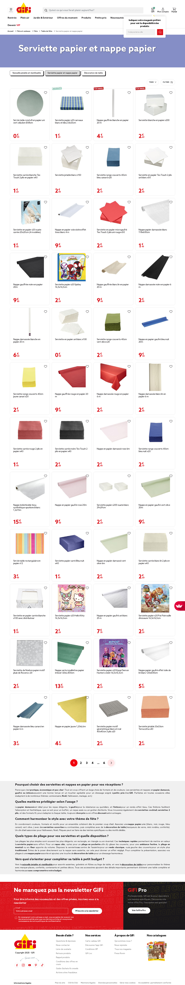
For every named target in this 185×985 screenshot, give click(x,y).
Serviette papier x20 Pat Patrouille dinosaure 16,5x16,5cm (155, 616)
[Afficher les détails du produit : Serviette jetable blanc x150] (71, 158)
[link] (86, 22)
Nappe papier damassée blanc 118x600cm (153, 231)
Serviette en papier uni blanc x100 (71, 339)
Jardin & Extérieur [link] (43, 18)
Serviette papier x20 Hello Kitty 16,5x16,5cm (70, 616)
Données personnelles (107, 983)
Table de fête (46, 31)
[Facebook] (17, 965)
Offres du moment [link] (67, 18)
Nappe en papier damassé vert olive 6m (111, 562)
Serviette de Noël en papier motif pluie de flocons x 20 (29, 671)
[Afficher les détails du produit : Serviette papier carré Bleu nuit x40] (71, 543)
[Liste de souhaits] (45, 93)
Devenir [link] (14, 25)
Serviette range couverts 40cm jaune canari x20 (28, 395)
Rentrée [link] (12, 18)
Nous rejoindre (121, 945)
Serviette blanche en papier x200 (154, 120)
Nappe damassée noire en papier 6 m (155, 285)
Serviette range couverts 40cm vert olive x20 (112, 340)
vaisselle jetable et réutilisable (37, 864)
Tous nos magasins (123, 949)
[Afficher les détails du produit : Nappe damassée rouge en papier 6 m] (113, 377)
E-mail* (18, 908)
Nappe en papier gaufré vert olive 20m (154, 506)
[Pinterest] (35, 965)
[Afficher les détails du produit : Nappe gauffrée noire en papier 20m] (29, 267)
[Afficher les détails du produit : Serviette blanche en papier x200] (155, 103)
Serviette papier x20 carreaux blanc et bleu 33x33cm (69, 121)
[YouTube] (29, 965)
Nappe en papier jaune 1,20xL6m (70, 726)
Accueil (10, 31)
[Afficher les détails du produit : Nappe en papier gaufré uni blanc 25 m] (113, 598)
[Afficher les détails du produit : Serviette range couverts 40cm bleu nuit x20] (155, 431)
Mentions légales (88, 983)
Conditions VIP (91, 949)
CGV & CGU (73, 983)
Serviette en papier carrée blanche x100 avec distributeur (29, 616)
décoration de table (132, 864)
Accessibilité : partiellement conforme (154, 983)
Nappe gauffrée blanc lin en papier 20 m (113, 285)
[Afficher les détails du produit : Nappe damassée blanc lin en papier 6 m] (155, 377)
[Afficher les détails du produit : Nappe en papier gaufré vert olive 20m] (155, 487)
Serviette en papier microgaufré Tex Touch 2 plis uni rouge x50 (112, 231)
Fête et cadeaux (23, 31)
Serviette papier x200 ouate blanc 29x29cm (113, 506)
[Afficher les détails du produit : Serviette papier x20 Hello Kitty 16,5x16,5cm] (71, 598)
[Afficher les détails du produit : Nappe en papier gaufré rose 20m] (71, 487)
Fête (35, 31)
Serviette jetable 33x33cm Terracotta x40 (151, 727)
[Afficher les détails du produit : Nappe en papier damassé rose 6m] (113, 431)
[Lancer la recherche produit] (46, 10)
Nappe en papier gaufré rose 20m (71, 505)
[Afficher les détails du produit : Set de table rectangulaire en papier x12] (29, 543)
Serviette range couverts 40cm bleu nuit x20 (154, 450)
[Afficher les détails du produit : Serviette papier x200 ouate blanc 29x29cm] (113, 487)
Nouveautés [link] (117, 18)
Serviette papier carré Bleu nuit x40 (69, 562)
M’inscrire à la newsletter (86, 911)
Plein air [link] (25, 18)
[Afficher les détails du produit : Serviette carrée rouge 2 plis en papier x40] (29, 431)
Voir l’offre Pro (139, 910)
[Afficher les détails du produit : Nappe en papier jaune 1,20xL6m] (71, 708)
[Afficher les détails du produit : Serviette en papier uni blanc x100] (71, 322)
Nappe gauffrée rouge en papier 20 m (71, 395)
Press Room (120, 953)
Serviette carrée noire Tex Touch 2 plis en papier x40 (71, 450)
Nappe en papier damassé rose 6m (113, 449)
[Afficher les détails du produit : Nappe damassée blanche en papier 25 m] (29, 322)
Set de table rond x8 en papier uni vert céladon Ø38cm (29, 121)
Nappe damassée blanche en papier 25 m (26, 340)
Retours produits (63, 953)
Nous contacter (63, 945)
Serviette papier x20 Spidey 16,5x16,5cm (68, 285)
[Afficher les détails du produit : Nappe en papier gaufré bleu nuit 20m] (155, 322)
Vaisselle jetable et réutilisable (26, 73)
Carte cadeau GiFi (93, 941)
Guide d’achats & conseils (67, 968)
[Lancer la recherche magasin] (160, 32)
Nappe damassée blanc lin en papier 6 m (152, 395)
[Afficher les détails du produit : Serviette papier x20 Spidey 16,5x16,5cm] (71, 267)
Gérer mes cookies (128, 983)
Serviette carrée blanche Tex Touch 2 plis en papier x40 (26, 176)
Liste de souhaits (63, 949)
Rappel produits (63, 957)
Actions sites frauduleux (66, 973)
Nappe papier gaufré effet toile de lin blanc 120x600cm (155, 671)
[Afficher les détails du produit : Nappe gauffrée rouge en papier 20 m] (71, 377)
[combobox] (93, 10)
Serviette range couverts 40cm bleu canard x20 (112, 176)
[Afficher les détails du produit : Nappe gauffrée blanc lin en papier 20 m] (113, 267)
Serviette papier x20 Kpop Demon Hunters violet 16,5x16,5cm (113, 671)
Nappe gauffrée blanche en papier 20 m (113, 121)
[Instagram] (23, 965)
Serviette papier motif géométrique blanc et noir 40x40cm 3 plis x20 (109, 729)
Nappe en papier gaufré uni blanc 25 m (112, 616)
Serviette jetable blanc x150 (68, 175)
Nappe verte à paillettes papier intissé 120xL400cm (69, 671)
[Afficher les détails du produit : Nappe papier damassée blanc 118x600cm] (155, 212)
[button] (152, 10)
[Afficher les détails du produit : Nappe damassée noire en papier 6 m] (155, 267)
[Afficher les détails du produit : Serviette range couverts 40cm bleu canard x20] (113, 158)
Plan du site (60, 983)
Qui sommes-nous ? (123, 941)
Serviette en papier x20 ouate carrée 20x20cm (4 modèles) (27, 231)
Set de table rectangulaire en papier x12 (27, 562)
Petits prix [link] (100, 18)
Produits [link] (86, 18)
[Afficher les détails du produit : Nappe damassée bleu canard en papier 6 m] (29, 708)
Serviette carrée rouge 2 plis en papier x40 (28, 450)
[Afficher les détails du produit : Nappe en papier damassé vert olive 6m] (113, 543)
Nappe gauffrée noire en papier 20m (28, 285)
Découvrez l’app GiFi (94, 945)
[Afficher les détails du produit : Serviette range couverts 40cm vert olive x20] (113, 322)
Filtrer (166, 82)
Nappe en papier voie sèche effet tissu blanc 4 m (70, 231)
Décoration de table (93, 73)
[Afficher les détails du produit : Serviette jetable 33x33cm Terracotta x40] (155, 708)
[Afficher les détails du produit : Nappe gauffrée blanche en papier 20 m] (113, 103)
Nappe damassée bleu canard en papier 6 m (28, 727)
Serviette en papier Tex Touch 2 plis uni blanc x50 (155, 176)
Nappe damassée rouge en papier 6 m (113, 395)
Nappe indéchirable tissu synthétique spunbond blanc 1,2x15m (26, 507)
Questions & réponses (66, 941)
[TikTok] (42, 965)
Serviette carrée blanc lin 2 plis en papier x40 (154, 562)
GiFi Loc (88, 953)
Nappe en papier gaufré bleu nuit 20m (154, 340)
